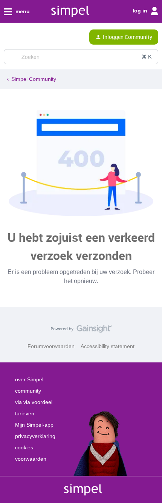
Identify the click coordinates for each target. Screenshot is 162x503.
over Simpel (29, 379)
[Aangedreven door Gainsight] (81, 330)
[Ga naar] (12, 56)
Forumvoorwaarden (51, 346)
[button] (8, 39)
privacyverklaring (35, 436)
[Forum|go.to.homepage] (38, 37)
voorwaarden (30, 459)
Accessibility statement (107, 346)
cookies (24, 447)
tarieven (24, 413)
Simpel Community (33, 79)
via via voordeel (33, 402)
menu (22, 11)
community (28, 391)
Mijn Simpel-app (34, 425)
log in (141, 11)
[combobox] (81, 56)
